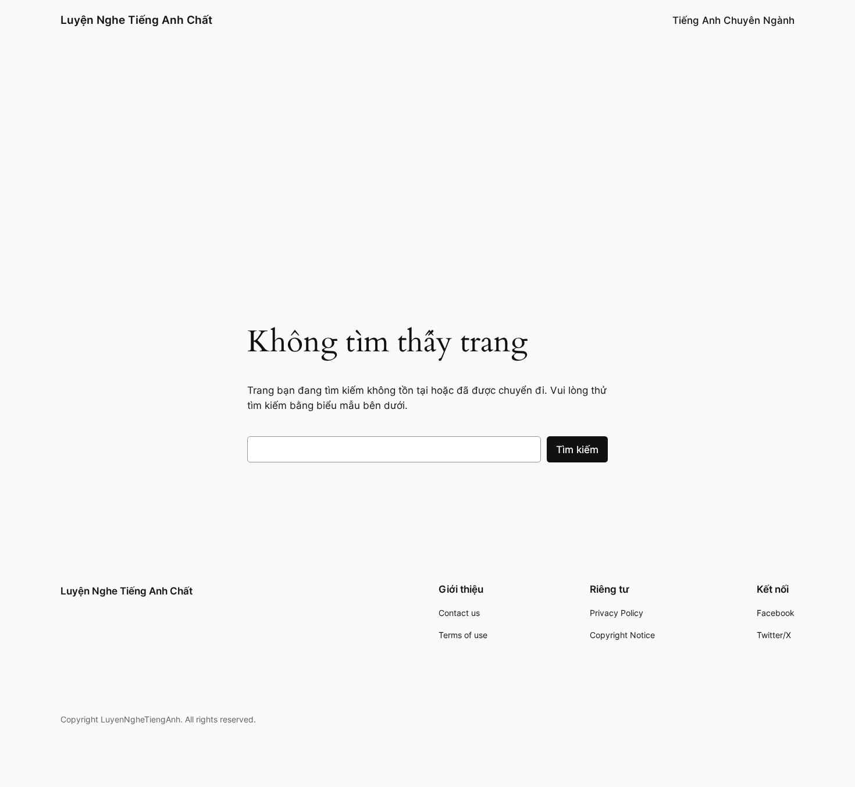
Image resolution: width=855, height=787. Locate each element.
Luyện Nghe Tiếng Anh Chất (136, 20)
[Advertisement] (427, 182)
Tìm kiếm (577, 449)
